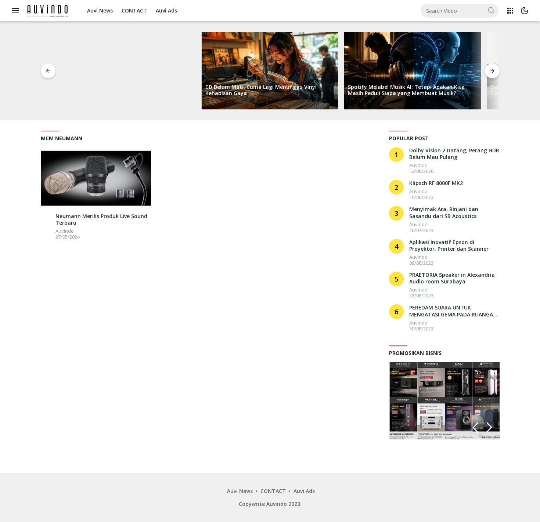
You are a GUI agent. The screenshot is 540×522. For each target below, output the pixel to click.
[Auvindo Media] (48, 10)
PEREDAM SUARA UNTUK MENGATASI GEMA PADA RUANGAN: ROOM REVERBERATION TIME (453, 311)
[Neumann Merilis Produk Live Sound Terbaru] (96, 178)
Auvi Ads (166, 10)
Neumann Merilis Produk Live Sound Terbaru (101, 219)
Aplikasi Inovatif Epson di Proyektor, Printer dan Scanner (449, 245)
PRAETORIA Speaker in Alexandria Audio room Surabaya (452, 278)
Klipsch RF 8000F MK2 (436, 183)
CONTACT (134, 10)
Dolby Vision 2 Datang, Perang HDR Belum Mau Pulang (454, 153)
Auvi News (100, 10)
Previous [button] (475, 427)
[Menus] (17, 11)
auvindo (64, 231)
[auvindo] (46, 217)
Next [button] (489, 427)
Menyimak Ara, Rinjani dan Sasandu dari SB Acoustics (443, 212)
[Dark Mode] (524, 10)
